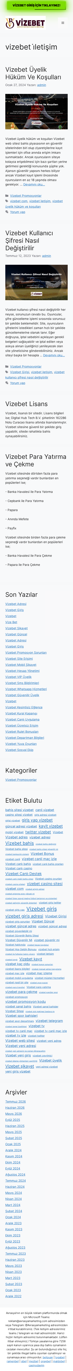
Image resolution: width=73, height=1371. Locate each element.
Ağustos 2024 (15, 1174)
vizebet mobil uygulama (19, 977)
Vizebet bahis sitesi (16, 848)
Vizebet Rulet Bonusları (21, 731)
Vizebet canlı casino (18, 868)
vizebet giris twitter (50, 902)
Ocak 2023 (13, 1290)
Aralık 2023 (13, 1223)
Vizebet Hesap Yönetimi (22, 671)
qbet (24, 1361)
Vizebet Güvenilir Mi (18, 940)
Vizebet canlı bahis (18, 864)
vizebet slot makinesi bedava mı (40, 1011)
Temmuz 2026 (15, 1101)
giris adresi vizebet (45, 814)
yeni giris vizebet (17, 1071)
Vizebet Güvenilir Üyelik (22, 695)
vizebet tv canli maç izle (50, 1031)
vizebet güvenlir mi (47, 940)
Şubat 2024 (13, 1211)
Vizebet (10, 616)
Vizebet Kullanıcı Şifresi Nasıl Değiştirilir (29, 240)
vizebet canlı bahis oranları (48, 863)
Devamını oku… (34, 184)
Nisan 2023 (13, 1272)
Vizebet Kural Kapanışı (21, 713)
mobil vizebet (14, 832)
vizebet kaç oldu (17, 964)
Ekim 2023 (12, 1235)
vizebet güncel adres (20, 926)
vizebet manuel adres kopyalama (46, 969)
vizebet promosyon (16, 996)
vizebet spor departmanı (19, 1021)
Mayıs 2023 (13, 1266)
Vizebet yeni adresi (20, 1046)
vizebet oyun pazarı (39, 983)
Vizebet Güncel (16, 634)
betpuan (48, 1357)
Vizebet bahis (19, 843)
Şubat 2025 (13, 1138)
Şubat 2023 (13, 1284)
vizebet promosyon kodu (25, 1001)
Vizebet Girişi (19, 372)
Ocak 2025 (13, 1144)
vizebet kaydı (11, 959)
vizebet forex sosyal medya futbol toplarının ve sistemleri (31, 898)
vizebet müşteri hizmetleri (49, 977)
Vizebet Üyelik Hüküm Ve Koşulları (33, 73)
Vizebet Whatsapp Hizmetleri (26, 689)
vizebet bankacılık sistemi (17, 854)
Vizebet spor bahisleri (21, 1016)
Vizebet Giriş (14, 610)
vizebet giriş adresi (24, 916)
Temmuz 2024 (15, 1180)
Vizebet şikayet (19, 1066)
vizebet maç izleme (39, 973)
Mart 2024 (12, 1205)
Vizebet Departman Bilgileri (24, 738)
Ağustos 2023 (15, 1247)
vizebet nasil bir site (16, 982)
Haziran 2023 (15, 1260)
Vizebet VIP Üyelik (18, 677)
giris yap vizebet (37, 820)
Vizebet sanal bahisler (45, 1006)
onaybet (46, 1361)
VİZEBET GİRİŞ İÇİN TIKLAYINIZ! (36, 5)
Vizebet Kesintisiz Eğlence (24, 707)
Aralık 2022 (13, 1296)
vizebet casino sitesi (45, 883)
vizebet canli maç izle (39, 859)
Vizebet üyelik (50, 1060)
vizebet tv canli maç (18, 1031)
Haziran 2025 (14, 1126)
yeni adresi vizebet (47, 1066)
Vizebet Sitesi (14, 1011)
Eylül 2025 (12, 1120)
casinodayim (36, 1365)
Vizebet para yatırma (39, 987)
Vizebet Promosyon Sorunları (26, 652)
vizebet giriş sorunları (17, 921)
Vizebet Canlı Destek (23, 873)
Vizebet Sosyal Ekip (19, 750)
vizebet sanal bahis (18, 1006)
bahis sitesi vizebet (19, 810)
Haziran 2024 (15, 1187)
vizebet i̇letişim (39, 201)
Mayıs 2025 (13, 1132)
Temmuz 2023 (15, 1253)
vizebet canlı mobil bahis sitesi (19, 879)
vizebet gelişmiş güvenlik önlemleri (21, 903)
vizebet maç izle (14, 973)
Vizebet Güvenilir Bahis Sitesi (22, 935)
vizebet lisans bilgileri (17, 968)
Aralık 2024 (13, 1150)
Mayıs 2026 (13, 1114)
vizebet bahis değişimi (46, 844)
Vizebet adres (16, 837)
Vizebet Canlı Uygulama (22, 719)
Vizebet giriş (41, 909)
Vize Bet (11, 622)
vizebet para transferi (15, 987)
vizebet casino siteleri (15, 884)
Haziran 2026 (15, 1107)
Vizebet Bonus (42, 854)
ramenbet (13, 1361)
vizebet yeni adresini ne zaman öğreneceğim (25, 1051)
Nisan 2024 (13, 1199)
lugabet (60, 1357)
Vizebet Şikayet (16, 628)
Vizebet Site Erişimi (19, 658)
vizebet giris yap (15, 909)
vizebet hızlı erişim (49, 949)
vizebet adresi (39, 837)
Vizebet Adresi (15, 604)
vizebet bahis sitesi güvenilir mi (43, 849)
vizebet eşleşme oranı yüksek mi (20, 894)
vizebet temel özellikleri (16, 1026)
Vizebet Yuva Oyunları (21, 744)
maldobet (59, 1361)
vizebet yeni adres (49, 1041)
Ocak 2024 (13, 1217)
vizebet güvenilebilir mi (18, 931)
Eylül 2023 (12, 1241)
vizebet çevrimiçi (42, 1055)
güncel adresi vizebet (21, 826)
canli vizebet (44, 810)
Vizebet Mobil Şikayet (20, 665)
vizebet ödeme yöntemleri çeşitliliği (21, 1061)
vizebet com (18, 201)
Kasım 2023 (13, 1229)
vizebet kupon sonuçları (42, 964)
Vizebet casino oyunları (48, 878)
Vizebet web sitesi (20, 1040)
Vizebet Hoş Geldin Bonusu (20, 949)
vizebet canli (12, 859)
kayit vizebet (51, 826)
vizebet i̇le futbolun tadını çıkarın (20, 954)
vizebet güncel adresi (52, 926)
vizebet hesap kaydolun (38, 945)
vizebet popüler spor (48, 992)
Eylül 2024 (12, 1168)
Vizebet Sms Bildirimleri (22, 683)
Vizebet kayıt (30, 959)
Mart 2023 (12, 1278)
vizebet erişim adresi (35, 889)
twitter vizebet (38, 832)
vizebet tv (37, 1026)
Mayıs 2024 (13, 1193)
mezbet (33, 1361)
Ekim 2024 (12, 1162)
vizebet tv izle (15, 1035)
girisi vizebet (12, 820)
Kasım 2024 (13, 1156)
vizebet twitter (36, 1035)
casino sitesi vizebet (19, 814)
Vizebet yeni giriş (18, 1055)
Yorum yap (17, 212)
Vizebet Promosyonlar (25, 195)
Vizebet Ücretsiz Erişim (21, 725)
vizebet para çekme (21, 992)
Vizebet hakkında (15, 944)
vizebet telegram (49, 1021)
